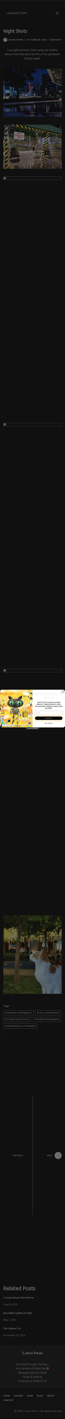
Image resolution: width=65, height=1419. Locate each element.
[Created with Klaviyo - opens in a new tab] (32, 728)
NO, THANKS (49, 723)
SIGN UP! (48, 718)
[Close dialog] (63, 692)
